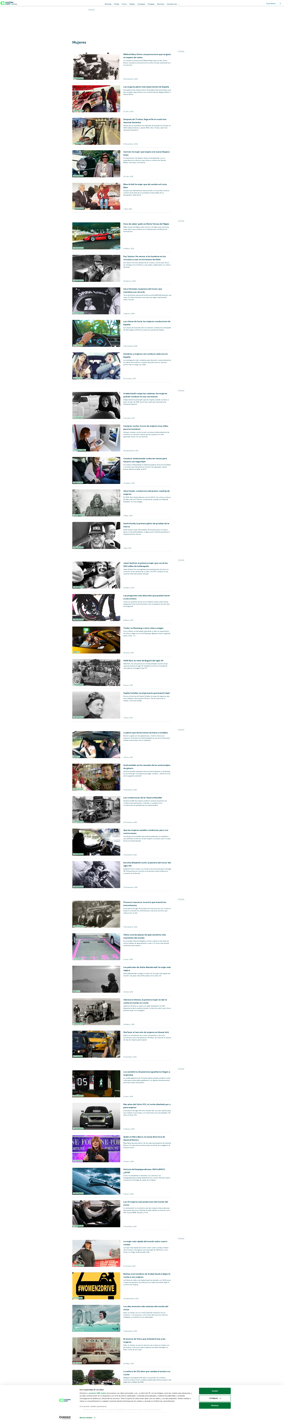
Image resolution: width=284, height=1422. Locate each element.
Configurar (213, 1398)
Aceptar (215, 1391)
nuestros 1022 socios (97, 1393)
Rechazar (215, 1405)
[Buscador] (280, 3)
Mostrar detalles (86, 1418)
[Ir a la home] (9, 3)
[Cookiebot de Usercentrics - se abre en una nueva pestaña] (65, 1417)
